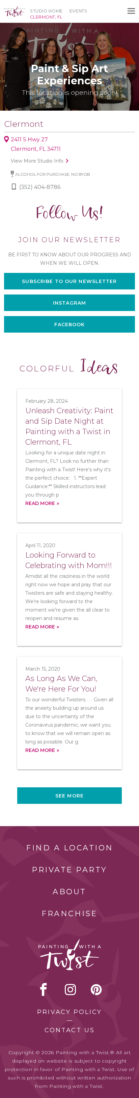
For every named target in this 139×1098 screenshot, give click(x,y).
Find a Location (69, 847)
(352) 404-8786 (39, 187)
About (69, 891)
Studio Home (46, 10)
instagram (70, 989)
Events (78, 10)
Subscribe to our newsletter (69, 281)
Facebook (69, 324)
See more (69, 796)
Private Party (69, 869)
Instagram (69, 303)
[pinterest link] (96, 989)
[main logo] (14, 9)
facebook (43, 989)
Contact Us (70, 1030)
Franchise (69, 913)
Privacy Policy (69, 1012)
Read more (40, 503)
